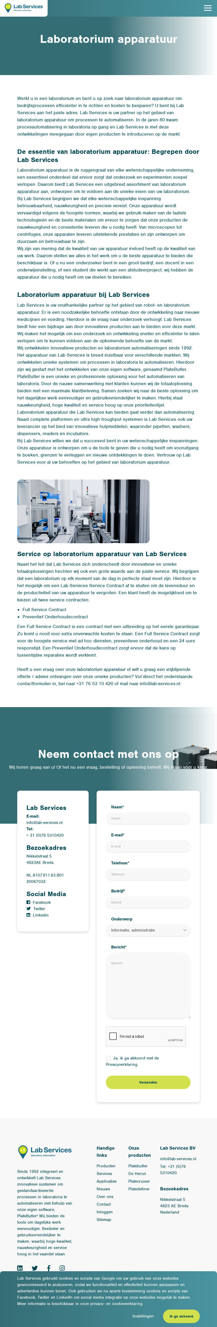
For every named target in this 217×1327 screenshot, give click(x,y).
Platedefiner (139, 1189)
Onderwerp (121, 919)
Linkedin (41, 915)
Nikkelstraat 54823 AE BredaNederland (174, 1206)
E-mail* (118, 835)
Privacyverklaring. (122, 1064)
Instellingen (143, 1316)
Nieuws (103, 1189)
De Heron (137, 1173)
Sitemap (104, 1219)
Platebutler (138, 1166)
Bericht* (119, 947)
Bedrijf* (118, 891)
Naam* (117, 807)
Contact (104, 1204)
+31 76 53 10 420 (94, 683)
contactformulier (34, 683)
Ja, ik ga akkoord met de (132, 1061)
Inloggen (105, 1212)
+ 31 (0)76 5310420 (45, 835)
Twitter (39, 908)
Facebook (42, 902)
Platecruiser (139, 1181)
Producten (106, 1166)
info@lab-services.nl (160, 683)
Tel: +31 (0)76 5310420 (173, 1170)
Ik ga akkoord (181, 1316)
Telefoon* (120, 863)
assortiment (138, 184)
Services (104, 1173)
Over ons (105, 1196)
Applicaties (107, 1181)
